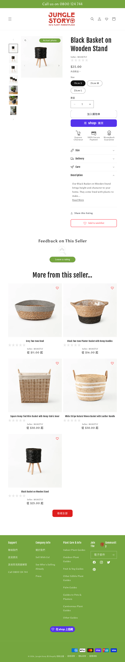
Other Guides (70, 617)
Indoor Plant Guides (74, 550)
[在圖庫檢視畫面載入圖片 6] (13, 100)
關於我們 (40, 550)
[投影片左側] (24, 65)
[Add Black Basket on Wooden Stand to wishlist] (57, 438)
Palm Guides (70, 587)
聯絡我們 (13, 550)
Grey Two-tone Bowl (35, 341)
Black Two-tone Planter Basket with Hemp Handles (89, 341)
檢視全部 (62, 513)
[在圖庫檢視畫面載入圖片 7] (13, 110)
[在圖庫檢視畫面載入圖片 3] (13, 69)
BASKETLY (82, 57)
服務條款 (93, 656)
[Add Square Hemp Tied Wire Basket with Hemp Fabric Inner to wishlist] (57, 363)
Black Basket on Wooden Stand (35, 491)
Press (39, 576)
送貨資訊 (13, 557)
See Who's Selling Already (45, 566)
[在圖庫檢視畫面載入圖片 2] (13, 58)
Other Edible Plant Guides (73, 578)
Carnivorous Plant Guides (73, 608)
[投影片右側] (58, 65)
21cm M (94, 83)
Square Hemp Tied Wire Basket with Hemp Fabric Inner (35, 416)
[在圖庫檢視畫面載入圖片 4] (13, 79)
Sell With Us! (43, 557)
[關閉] (119, 19)
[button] (10, 19)
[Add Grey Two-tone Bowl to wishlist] (57, 288)
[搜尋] (92, 19)
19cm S (78, 83)
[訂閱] (113, 555)
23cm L (78, 90)
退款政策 (71, 656)
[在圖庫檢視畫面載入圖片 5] (13, 90)
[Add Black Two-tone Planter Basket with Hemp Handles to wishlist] (112, 288)
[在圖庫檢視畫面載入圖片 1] (13, 48)
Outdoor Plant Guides (71, 559)
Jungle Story (41, 656)
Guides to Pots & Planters (72, 596)
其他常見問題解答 (17, 564)
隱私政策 (82, 656)
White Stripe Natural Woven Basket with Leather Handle (90, 416)
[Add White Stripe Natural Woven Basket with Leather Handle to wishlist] (112, 363)
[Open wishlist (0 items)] (106, 19)
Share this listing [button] (83, 213)
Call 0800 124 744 (18, 572)
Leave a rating (62, 259)
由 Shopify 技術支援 (55, 656)
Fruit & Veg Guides (73, 568)
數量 (73, 98)
